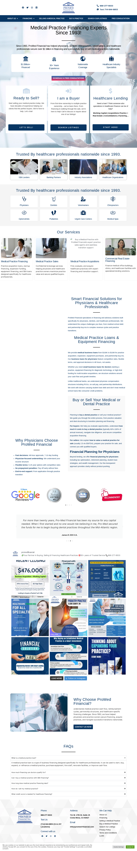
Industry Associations (83, 177)
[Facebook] (23, 8)
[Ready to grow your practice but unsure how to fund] (30, 656)
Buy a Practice (76, 18)
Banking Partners (54, 177)
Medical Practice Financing (14, 261)
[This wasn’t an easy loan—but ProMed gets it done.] (107, 579)
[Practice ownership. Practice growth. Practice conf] (68, 579)
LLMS (101, 836)
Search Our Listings (97, 18)
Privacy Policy (105, 830)
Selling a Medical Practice (51, 18)
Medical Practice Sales (47, 261)
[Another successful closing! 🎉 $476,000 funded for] (30, 579)
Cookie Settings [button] (119, 847)
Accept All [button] (130, 847)
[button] (13, 495)
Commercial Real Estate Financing (117, 259)
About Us (11, 18)
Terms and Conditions (108, 833)
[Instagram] (32, 8)
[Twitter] (27, 8)
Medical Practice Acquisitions (85, 261)
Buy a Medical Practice (108, 824)
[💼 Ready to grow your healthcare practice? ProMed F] (30, 617)
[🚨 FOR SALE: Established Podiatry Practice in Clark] (68, 617)
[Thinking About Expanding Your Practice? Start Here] (107, 656)
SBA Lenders (24, 177)
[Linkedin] (37, 8)
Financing (27, 18)
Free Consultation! (121, 18)
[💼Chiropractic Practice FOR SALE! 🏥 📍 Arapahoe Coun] (107, 617)
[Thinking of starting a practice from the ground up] (68, 656)
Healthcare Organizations (112, 177)
